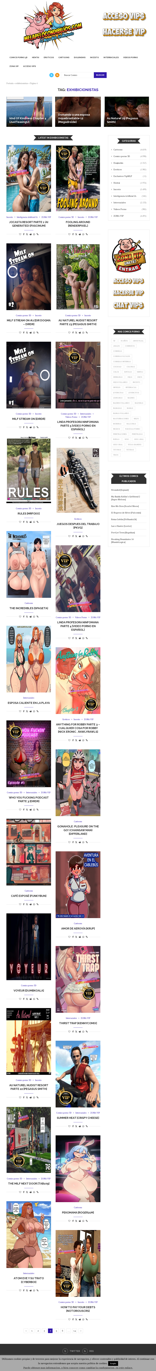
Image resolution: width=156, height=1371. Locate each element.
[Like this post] (20, 234)
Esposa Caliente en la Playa (29, 702)
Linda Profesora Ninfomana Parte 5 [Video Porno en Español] (78, 425)
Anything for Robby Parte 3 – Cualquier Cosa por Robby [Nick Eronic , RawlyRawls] (78, 728)
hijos (139, 377)
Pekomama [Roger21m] (78, 1212)
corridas (117, 351)
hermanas (117, 377)
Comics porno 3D (18, 57)
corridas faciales (121, 356)
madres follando (121, 403)
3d (114, 341)
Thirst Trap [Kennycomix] (78, 1023)
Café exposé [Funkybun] (28, 895)
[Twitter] (51, 75)
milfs (136, 419)
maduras (139, 403)
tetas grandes (134, 444)
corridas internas (122, 362)
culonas (131, 367)
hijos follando (120, 382)
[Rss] (57, 75)
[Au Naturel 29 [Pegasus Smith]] (127, 112)
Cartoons (63, 57)
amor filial (138, 341)
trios (115, 455)
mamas (130, 408)
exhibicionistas (21, 83)
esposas (128, 372)
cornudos (130, 346)
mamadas (117, 408)
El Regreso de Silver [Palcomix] (126, 512)
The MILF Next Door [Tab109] (29, 1183)
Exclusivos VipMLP (129, 176)
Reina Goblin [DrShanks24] (123, 519)
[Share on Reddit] (31, 234)
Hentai (35, 57)
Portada (9, 83)
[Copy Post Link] (38, 234)
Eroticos (49, 57)
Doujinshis (79, 57)
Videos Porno (130, 57)
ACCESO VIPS (29, 66)
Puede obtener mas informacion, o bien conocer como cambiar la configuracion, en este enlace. (78, 1367)
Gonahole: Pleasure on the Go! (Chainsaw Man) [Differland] (78, 830)
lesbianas (117, 398)
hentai (140, 372)
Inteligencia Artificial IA (129, 196)
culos (116, 372)
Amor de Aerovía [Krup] (78, 928)
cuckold (117, 367)
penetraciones (120, 434)
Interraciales (111, 57)
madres (131, 398)
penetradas (137, 434)
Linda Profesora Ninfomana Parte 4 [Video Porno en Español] (78, 626)
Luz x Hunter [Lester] (121, 526)
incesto (136, 382)
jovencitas (118, 393)
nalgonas (131, 424)
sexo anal (139, 439)
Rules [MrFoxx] (29, 513)
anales (116, 346)
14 (74, 1331)
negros (116, 429)
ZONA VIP (14, 66)
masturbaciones (121, 419)
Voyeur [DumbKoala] (29, 990)
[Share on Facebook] (23, 234)
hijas (130, 377)
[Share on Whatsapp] (34, 234)
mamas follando (121, 413)
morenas (117, 424)
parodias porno (132, 429)
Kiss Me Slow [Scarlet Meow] (125, 506)
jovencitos (134, 393)
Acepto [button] (113, 1363)
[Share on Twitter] (27, 234)
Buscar (100, 75)
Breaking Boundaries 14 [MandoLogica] (122, 541)
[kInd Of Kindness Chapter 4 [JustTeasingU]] (29, 112)
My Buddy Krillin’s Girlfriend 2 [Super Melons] (125, 498)
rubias (116, 439)
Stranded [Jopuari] (120, 489)
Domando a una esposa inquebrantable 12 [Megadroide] (74, 118)
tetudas (130, 450)
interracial (131, 387)
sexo (127, 439)
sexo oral (118, 444)
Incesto (94, 57)
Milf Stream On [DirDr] (28, 418)
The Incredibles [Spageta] (28, 608)
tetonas (117, 450)
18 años (124, 341)
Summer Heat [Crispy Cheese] (78, 1117)
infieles (116, 387)
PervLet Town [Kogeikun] (123, 532)
